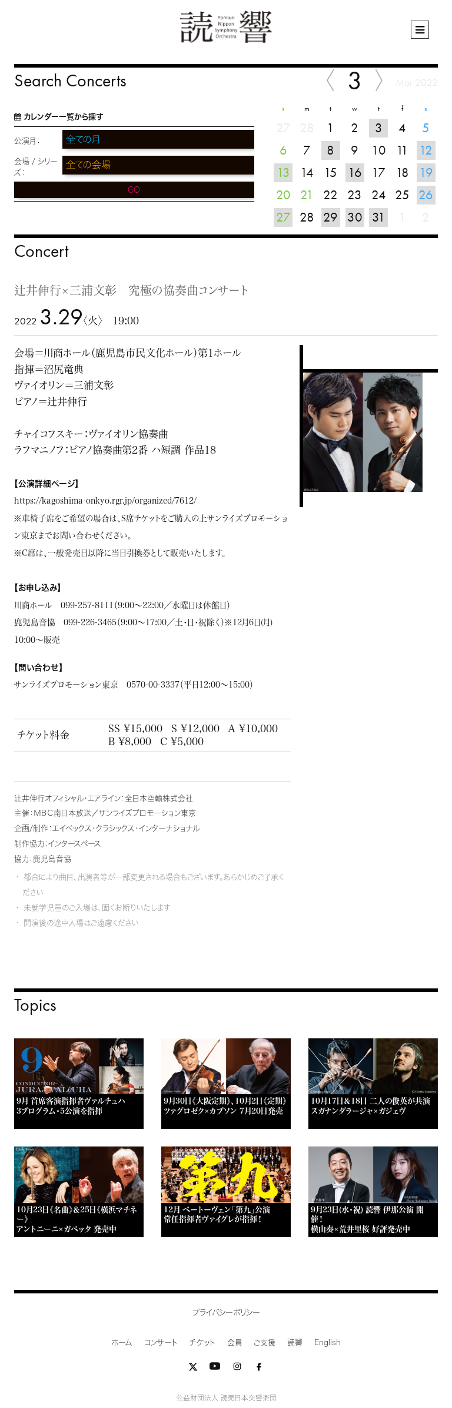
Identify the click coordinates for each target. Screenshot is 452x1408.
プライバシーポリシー (226, 1312)
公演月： (27, 141)
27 (283, 217)
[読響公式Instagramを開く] (237, 1369)
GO (134, 190)
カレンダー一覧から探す (63, 116)
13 (283, 172)
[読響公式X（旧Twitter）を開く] (193, 1369)
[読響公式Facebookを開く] (259, 1369)
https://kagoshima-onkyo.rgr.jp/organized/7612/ (105, 501)
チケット (202, 1342)
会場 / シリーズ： (36, 166)
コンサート (161, 1342)
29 (330, 217)
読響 (295, 1342)
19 (426, 172)
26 (425, 195)
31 (378, 217)
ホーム (121, 1342)
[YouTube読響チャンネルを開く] (215, 1369)
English (327, 1342)
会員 (234, 1342)
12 (426, 150)
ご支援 (264, 1342)
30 (355, 217)
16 (355, 172)
